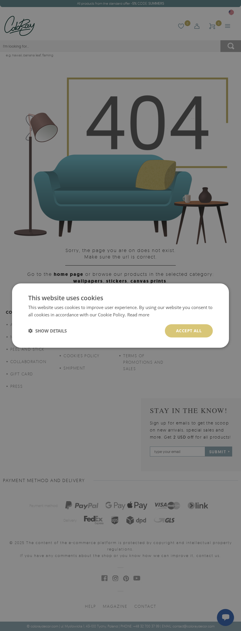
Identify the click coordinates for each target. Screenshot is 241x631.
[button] (47, 331)
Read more (138, 315)
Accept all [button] (189, 330)
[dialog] (120, 315)
